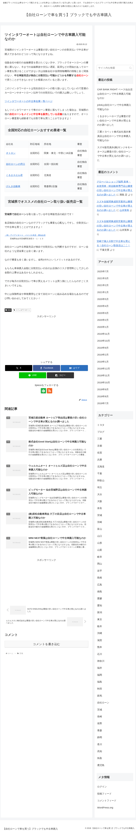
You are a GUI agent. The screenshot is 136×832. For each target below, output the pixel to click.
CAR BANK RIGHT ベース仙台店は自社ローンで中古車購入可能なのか (115, 93)
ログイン (102, 786)
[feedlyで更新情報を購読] (43, 390)
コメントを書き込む (46, 644)
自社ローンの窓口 (15, 164)
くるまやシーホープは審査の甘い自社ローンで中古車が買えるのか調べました (114, 120)
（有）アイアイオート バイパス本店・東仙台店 (25, 235)
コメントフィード (106, 800)
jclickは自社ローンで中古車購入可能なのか (114, 107)
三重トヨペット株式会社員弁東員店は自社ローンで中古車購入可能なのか (114, 136)
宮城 (9, 310)
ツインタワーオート (23, 310)
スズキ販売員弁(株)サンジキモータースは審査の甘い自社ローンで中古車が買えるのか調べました (114, 154)
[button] (60, 375)
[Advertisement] (46, 337)
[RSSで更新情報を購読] (49, 390)
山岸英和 (124, 210)
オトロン (11, 153)
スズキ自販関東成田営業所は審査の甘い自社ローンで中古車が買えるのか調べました (115, 206)
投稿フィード (104, 793)
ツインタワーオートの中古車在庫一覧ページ (28, 101)
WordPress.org (105, 807)
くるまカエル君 (14, 175)
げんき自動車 (13, 186)
